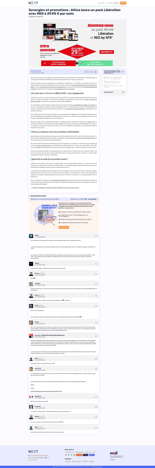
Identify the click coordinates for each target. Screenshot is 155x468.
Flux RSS (80, 454)
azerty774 (38, 368)
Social (43, 457)
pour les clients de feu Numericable (52, 87)
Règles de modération (76, 461)
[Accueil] (33, 3)
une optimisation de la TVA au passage (64, 89)
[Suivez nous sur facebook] (71, 455)
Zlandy (37, 322)
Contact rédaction (79, 452)
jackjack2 (38, 406)
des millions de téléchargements (75, 109)
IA (47, 455)
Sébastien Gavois (36, 71)
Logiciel (35, 457)
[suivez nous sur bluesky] (66, 455)
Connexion (116, 3)
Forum (94, 452)
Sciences (48, 457)
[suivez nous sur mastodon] (69, 455)
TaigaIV (37, 263)
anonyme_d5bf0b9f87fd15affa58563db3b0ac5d (49, 335)
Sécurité (31, 459)
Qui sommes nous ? (69, 452)
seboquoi (37, 283)
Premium (123, 3)
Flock (39, 455)
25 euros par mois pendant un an (85, 138)
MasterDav (38, 396)
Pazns (36, 305)
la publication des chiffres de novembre (84, 105)
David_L (37, 273)
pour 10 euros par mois (44, 145)
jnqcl (36, 358)
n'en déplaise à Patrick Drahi (58, 180)
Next (39, 457)
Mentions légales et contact (97, 466)
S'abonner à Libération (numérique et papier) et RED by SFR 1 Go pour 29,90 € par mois (55, 187)
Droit (30, 455)
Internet (30, 457)
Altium (37, 235)
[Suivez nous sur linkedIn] (74, 455)
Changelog (91, 461)
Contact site (87, 452)
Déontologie (67, 461)
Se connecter (92, 199)
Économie (35, 455)
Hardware (44, 455)
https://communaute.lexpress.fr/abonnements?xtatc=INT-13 (46, 391)
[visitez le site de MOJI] (113, 454)
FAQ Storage (85, 461)
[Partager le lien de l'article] (122, 72)
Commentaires (108, 92)
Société (35, 459)
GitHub (86, 454)
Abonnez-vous (63, 227)
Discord (92, 454)
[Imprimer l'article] (95, 72)
